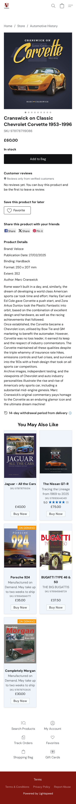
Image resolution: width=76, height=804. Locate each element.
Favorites (52, 743)
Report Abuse (62, 786)
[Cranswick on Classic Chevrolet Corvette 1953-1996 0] (38, 71)
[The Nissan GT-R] (56, 454)
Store (21, 26)
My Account (52, 729)
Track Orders (23, 743)
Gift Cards (52, 757)
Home (8, 26)
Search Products (23, 729)
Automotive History (44, 26)
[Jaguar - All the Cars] (20, 454)
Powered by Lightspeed (38, 793)
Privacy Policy (41, 786)
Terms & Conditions (17, 786)
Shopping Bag (23, 757)
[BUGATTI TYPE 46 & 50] (56, 548)
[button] (7, 6)
